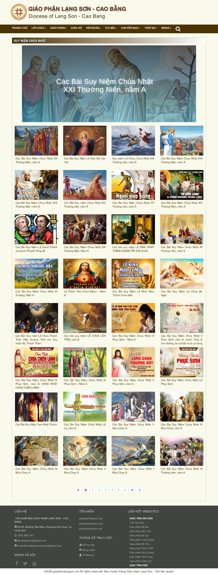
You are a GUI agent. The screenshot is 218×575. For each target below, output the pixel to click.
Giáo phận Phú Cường (141, 552)
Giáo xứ (76, 27)
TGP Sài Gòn (136, 522)
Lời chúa (38, 27)
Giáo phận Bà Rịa (139, 527)
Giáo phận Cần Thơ (140, 531)
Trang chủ (19, 27)
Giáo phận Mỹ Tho (139, 544)
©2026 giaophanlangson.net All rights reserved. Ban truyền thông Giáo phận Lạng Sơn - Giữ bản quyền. (109, 571)
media (165, 27)
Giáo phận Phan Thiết (141, 548)
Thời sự (150, 27)
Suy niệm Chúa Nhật (30, 41)
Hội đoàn (92, 27)
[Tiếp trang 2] (139, 490)
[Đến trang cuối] (132, 490)
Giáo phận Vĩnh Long (140, 556)
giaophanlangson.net (90, 528)
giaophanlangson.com (91, 523)
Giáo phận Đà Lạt (139, 535)
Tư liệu (110, 27)
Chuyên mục (130, 27)
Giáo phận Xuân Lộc (140, 561)
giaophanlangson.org (90, 518)
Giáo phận (57, 27)
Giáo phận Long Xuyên (141, 539)
